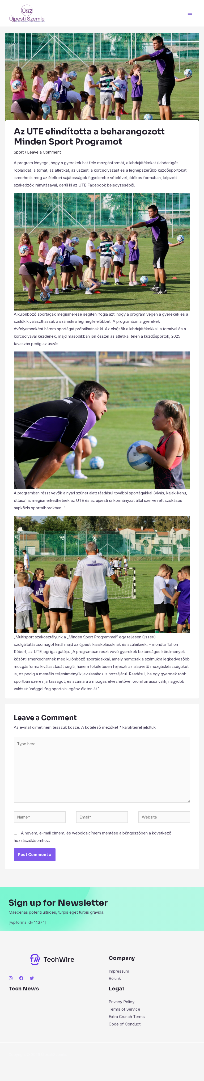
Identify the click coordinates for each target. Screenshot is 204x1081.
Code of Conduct (125, 1024)
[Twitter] (32, 978)
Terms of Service (124, 1009)
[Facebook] (21, 978)
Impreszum (119, 971)
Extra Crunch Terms (127, 1016)
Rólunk (115, 978)
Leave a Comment (44, 152)
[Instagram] (10, 978)
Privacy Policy (121, 1001)
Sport (19, 152)
